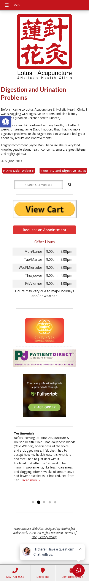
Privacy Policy (47, 537)
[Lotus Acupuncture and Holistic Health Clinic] (44, 47)
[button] (5, 121)
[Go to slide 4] (50, 502)
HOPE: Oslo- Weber (18, 171)
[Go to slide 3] (44, 502)
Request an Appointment (45, 229)
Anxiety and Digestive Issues (63, 171)
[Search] (70, 184)
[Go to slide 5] (55, 502)
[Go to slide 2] (38, 502)
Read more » (31, 480)
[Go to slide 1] (33, 502)
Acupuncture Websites (29, 528)
